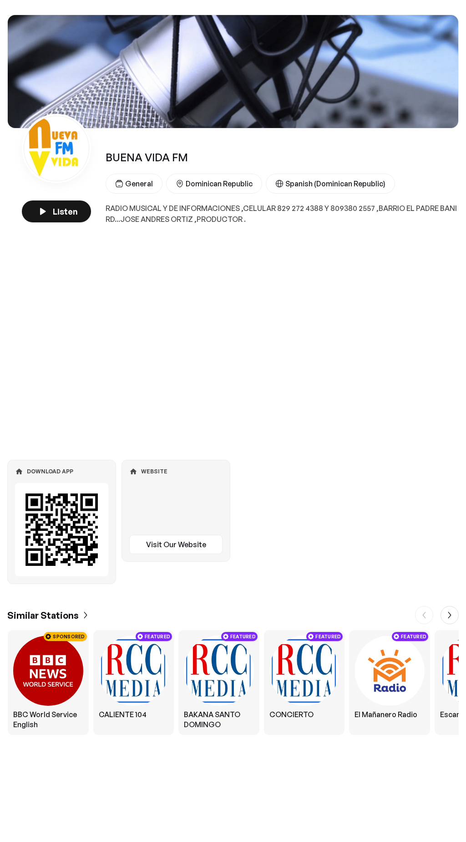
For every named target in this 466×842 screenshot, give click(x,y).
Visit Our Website (176, 544)
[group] (233, 682)
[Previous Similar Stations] (424, 615)
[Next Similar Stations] (450, 615)
